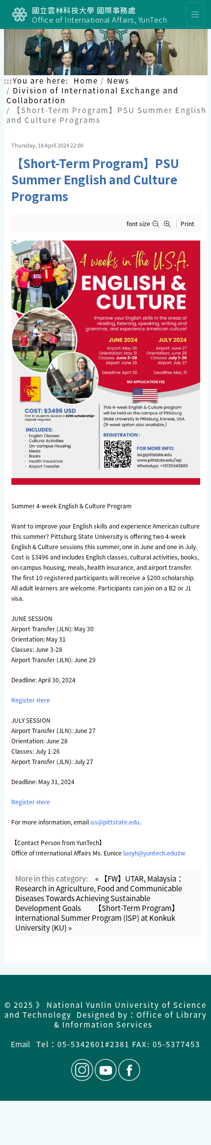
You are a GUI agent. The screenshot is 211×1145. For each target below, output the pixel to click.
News (118, 80)
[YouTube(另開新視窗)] (106, 1070)
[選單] (195, 14)
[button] (158, 224)
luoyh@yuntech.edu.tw (154, 853)
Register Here (30, 700)
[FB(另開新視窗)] (128, 1070)
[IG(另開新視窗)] (82, 1070)
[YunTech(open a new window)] (19, 14)
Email (20, 1044)
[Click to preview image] (105, 362)
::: (8, 81)
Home (86, 80)
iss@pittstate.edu (114, 822)
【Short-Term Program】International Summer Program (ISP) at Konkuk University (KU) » (97, 918)
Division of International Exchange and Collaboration (92, 95)
